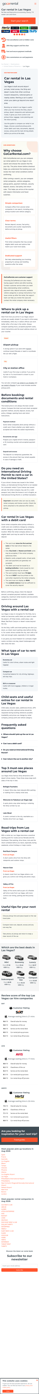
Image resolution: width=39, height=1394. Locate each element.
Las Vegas (4, 1176)
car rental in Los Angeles (25, 383)
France (3, 1157)
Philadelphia (5, 1181)
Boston (3, 1192)
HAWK (3, 1238)
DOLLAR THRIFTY (7, 1224)
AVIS (2, 1214)
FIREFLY (3, 1229)
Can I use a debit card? (12, 743)
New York (4, 1190)
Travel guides (19, 1140)
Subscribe (19, 1270)
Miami (3, 1163)
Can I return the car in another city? (18, 759)
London (4, 1194)
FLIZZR (3, 1233)
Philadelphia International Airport (12, 1179)
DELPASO (4, 1220)
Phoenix (4, 1170)
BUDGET (4, 1216)
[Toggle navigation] (35, 3)
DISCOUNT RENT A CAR (9, 1222)
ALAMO (3, 1209)
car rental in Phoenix (8, 385)
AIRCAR (3, 1207)
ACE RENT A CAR (6, 1205)
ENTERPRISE (5, 1227)
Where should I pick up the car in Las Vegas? (17, 735)
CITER (3, 1218)
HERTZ (3, 1240)
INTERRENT (5, 1242)
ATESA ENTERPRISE (7, 1211)
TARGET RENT (6, 1244)
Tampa (3, 1166)
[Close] (37, 1380)
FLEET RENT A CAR (7, 1231)
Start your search (19, 20)
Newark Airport (6, 1187)
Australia (4, 1159)
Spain (3, 1155)
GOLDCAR (4, 1235)
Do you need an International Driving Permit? (17, 751)
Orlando (4, 1168)
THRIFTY (4, 1246)
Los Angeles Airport (8, 1174)
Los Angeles (5, 1161)
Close (8, 1391)
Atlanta (3, 1172)
